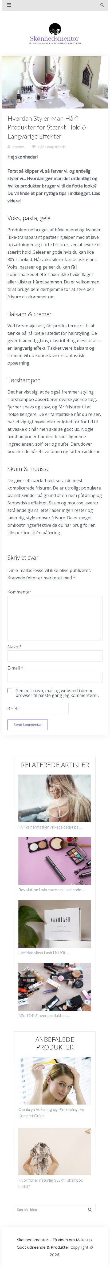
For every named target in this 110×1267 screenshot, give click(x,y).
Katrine (18, 146)
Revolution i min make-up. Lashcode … (51, 889)
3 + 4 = (14, 708)
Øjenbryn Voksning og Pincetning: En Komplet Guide (51, 1112)
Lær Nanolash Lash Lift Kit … (43, 952)
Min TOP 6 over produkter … (43, 1015)
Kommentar (19, 592)
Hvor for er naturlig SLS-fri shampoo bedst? (50, 1183)
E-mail (15, 668)
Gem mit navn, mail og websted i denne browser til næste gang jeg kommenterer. (57, 693)
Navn (14, 647)
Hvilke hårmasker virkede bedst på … (50, 827)
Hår (41, 146)
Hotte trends (55, 146)
